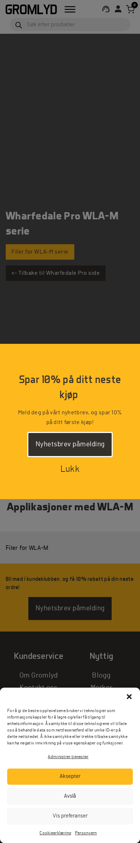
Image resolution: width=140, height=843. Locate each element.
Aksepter (70, 776)
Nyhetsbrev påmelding (70, 444)
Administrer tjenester (68, 757)
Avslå (70, 796)
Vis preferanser (70, 816)
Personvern (86, 833)
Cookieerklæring (55, 833)
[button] (129, 696)
